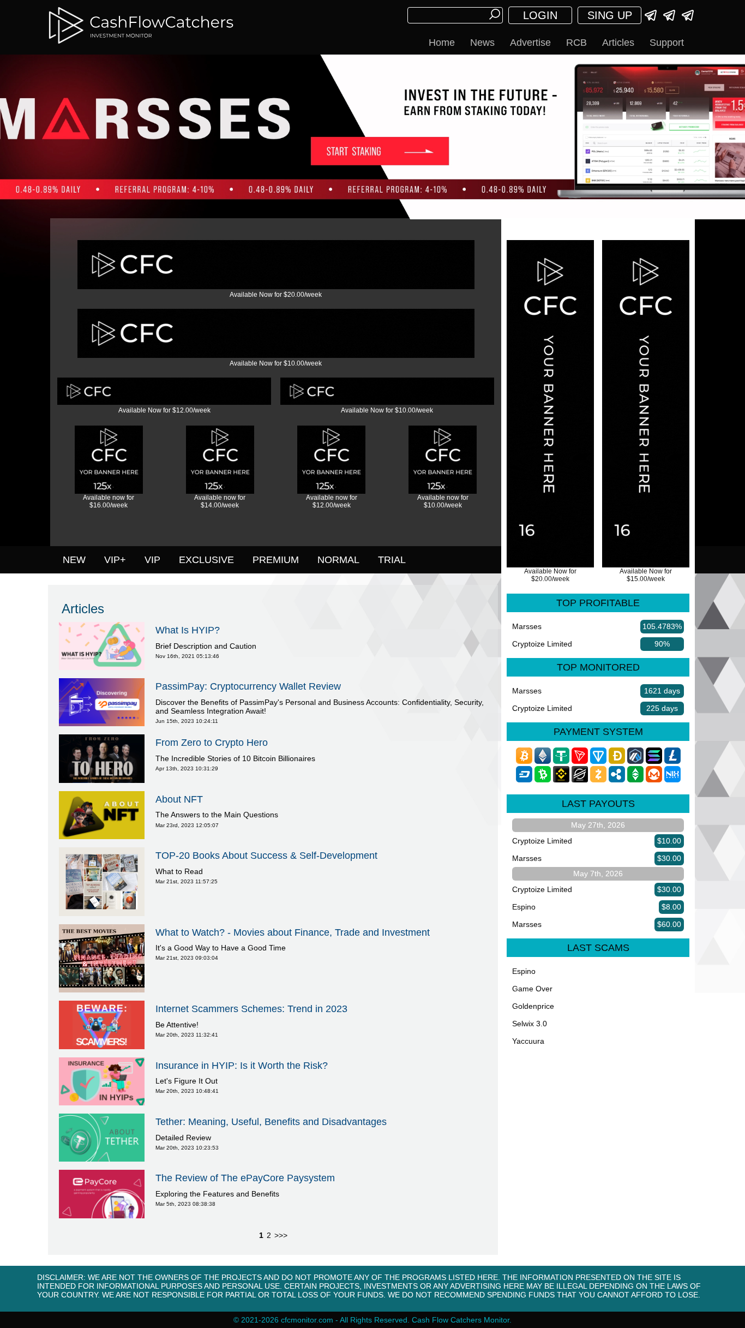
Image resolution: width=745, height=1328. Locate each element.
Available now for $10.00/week (442, 501)
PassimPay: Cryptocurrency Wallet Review (248, 686)
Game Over (532, 988)
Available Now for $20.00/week (276, 294)
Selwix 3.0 (529, 1023)
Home (442, 42)
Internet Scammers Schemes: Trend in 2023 (251, 1008)
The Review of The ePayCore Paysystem (245, 1178)
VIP (152, 559)
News (482, 42)
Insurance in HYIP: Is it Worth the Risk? (241, 1065)
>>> (280, 1235)
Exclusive (206, 559)
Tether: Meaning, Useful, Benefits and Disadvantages (271, 1121)
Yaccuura (528, 1041)
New (74, 559)
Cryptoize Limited (542, 643)
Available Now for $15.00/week (646, 575)
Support (667, 42)
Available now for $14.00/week (219, 501)
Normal (338, 559)
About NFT (179, 799)
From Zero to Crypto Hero (211, 742)
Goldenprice (533, 1006)
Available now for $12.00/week (331, 501)
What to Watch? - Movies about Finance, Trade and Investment (292, 932)
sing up (609, 15)
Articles (618, 42)
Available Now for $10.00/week (276, 363)
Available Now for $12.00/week (164, 410)
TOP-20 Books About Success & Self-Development (266, 855)
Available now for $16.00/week (108, 501)
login (540, 15)
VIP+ (115, 559)
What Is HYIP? (187, 630)
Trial (392, 559)
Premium (276, 559)
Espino (524, 906)
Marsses (527, 626)
